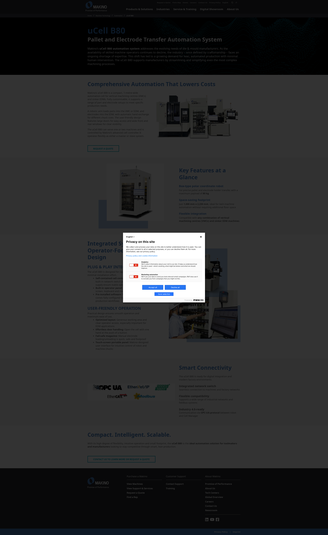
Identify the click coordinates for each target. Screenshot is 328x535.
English (129, 237)
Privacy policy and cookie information (141, 256)
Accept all (153, 287)
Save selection (164, 294)
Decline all (175, 287)
